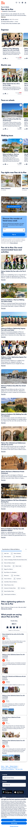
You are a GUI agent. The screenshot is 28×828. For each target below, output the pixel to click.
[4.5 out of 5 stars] (5, 19)
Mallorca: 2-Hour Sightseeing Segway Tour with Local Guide (13, 655)
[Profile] (25, 3)
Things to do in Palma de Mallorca (9, 767)
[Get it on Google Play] (7, 792)
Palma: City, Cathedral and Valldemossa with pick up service (14, 677)
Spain (7, 766)
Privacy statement (14, 243)
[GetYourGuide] (3, 3)
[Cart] (19, 3)
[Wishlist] (16, 3)
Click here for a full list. (6, 608)
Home (2, 766)
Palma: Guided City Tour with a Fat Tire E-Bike (13, 634)
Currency (4, 781)
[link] (11, 183)
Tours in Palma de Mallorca (7, 769)
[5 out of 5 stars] (14, 636)
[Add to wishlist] (21, 34)
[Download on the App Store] (18, 792)
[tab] (11, 549)
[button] (11, 183)
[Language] (22, 3)
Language (4, 774)
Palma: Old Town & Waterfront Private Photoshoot (11, 718)
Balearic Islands (13, 766)
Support (4, 797)
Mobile (3, 789)
